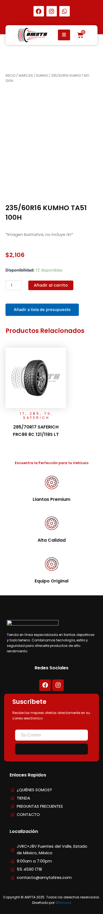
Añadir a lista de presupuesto (42, 309)
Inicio (10, 75)
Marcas (26, 75)
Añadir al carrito (51, 285)
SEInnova (63, 902)
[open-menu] (64, 35)
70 (47, 413)
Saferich (36, 417)
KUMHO (42, 75)
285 (35, 413)
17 (23, 413)
